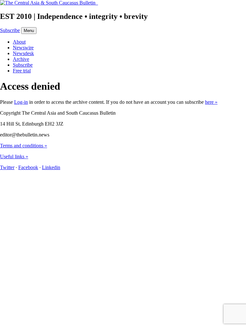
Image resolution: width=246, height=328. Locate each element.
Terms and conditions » (23, 145)
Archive (21, 59)
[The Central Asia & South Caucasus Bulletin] (49, 2)
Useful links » (14, 156)
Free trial (22, 70)
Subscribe (10, 30)
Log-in (21, 102)
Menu (29, 30)
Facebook (28, 167)
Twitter (7, 167)
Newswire (23, 47)
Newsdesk (23, 53)
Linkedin (51, 167)
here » (211, 102)
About (19, 42)
